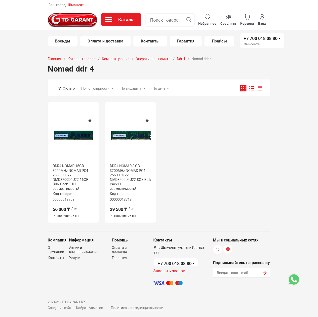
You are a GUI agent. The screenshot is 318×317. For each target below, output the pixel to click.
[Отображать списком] (251, 88)
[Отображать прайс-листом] (260, 88)
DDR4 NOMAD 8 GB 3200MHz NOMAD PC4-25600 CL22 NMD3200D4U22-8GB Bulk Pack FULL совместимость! (130, 177)
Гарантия (186, 41)
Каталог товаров (81, 59)
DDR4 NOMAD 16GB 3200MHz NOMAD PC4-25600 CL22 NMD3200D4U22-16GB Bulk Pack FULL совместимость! (71, 177)
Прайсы (219, 41)
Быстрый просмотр (73, 135)
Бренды (62, 41)
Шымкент (76, 5)
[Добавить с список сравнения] (90, 111)
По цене (159, 88)
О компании (56, 250)
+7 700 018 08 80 (261, 38)
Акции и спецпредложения (84, 250)
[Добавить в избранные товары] (90, 120)
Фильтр (69, 88)
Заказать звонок (169, 271)
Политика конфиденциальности (137, 308)
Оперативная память (153, 59)
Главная (54, 59)
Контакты (150, 41)
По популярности (95, 88)
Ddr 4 (181, 59)
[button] (207, 20)
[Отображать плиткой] (243, 88)
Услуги (74, 258)
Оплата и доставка (105, 41)
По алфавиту (131, 88)
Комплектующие (115, 59)
